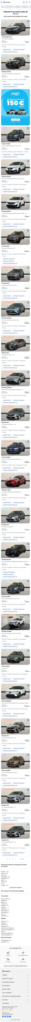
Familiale (5, 909)
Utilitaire (4, 915)
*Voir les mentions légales (15, 121)
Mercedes (5, 878)
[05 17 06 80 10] (29, 2)
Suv (3, 914)
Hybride (4, 924)
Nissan (4, 882)
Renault (5, 871)
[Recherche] (24, 2)
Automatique (6, 940)
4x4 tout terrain (5, 898)
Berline (4, 900)
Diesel (4, 923)
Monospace (5, 910)
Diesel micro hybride (7, 933)
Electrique (5, 926)
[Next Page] (23, 859)
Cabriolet (4, 904)
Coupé (3, 907)
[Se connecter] (27, 2)
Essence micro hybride (8, 928)
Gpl (3, 931)
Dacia (4, 875)
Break (4, 902)
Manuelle (5, 942)
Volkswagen (5, 876)
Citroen (4, 873)
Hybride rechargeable (7, 929)
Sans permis (5, 912)
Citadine (5, 905)
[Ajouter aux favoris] (28, 21)
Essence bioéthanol (7, 935)
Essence (4, 921)
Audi (3, 880)
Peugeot (4, 885)
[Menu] (1, 2)
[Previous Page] (7, 859)
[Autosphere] (7, 2)
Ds (3, 883)
